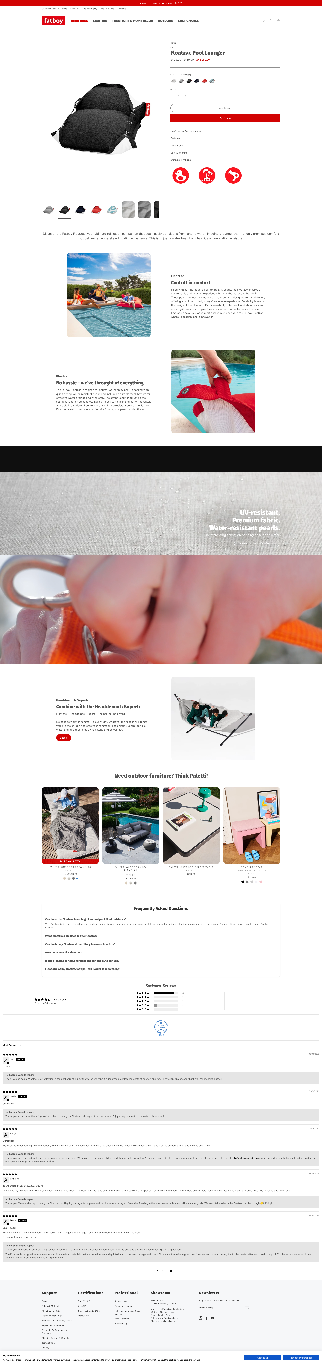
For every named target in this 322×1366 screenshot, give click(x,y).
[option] (161, 3)
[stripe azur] (212, 81)
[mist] (173, 81)
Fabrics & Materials (51, 1306)
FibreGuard (83, 1315)
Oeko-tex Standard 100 (89, 1311)
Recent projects (122, 1301)
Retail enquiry (121, 1323)
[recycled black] (242, 881)
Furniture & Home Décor (132, 21)
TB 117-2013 (84, 1301)
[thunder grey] (189, 81)
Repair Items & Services (53, 1325)
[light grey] (251, 881)
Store (64, 8)
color (180, 75)
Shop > (64, 737)
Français (122, 8)
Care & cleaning (179, 152)
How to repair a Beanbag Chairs (57, 1320)
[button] (161, 923)
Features (175, 138)
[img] (10, 1054)
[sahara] (64, 878)
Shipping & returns (180, 159)
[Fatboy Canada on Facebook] (206, 1318)
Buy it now (225, 118)
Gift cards (74, 8)
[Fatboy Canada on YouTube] (212, 1318)
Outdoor (165, 21)
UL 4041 (82, 1306)
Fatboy (175, 47)
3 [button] (162, 1271)
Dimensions (176, 145)
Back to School (107, 8)
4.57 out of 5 (59, 999)
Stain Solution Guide (51, 1311)
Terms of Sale (48, 1343)
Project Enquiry (90, 8)
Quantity (175, 90)
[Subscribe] (247, 1308)
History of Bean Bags (52, 1315)
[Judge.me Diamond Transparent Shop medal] (161, 1027)
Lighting (100, 21)
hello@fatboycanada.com (246, 1158)
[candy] (260, 881)
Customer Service (50, 8)
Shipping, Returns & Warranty (55, 1338)
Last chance (188, 21)
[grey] (247, 881)
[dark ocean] (197, 81)
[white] (256, 881)
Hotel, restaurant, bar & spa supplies (127, 1312)
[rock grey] (181, 81)
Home (173, 43)
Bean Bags (79, 21)
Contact (45, 1301)
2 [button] (157, 1271)
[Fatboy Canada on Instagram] (200, 1318)
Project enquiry (122, 1318)
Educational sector (123, 1306)
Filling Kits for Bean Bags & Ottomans (54, 1331)
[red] (204, 81)
